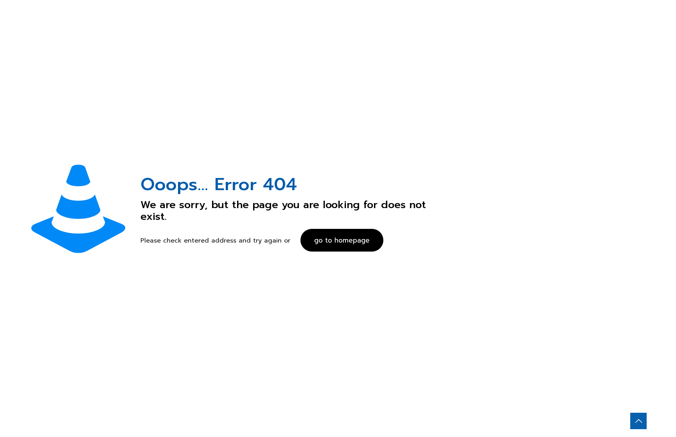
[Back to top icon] (638, 421)
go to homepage (342, 240)
